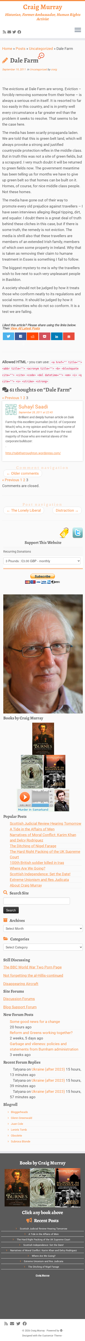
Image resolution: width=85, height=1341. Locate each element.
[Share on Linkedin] (57, 336)
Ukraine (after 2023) (48, 1069)
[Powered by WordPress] (61, 1329)
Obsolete (16, 1135)
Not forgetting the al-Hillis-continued (33, 975)
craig (54, 69)
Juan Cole (17, 1123)
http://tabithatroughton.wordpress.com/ (33, 453)
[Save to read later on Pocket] (45, 336)
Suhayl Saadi (33, 407)
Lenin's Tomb (19, 1129)
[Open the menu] (78, 30)
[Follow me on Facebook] (19, 32)
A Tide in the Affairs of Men (32, 829)
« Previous (10, 398)
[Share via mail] (69, 336)
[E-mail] (9, 32)
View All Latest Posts (25, 328)
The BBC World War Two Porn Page (32, 967)
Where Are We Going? (27, 868)
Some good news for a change (35, 1021)
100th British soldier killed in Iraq (37, 862)
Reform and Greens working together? (41, 1033)
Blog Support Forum (20, 1007)
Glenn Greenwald (21, 1118)
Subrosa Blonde (20, 1141)
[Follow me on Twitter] (14, 32)
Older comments (23, 473)
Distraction (67, 510)
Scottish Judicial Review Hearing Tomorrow (45, 823)
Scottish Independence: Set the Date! (40, 874)
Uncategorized (41, 48)
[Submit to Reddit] (32, 336)
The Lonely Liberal (24, 510)
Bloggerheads (19, 1112)
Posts (21, 48)
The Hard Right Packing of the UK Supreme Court (43, 1239)
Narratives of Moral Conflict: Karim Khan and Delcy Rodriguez (43, 1250)
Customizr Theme (52, 1335)
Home (7, 48)
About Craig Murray (26, 885)
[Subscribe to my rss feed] (5, 32)
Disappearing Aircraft (20, 984)
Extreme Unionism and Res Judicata (39, 879)
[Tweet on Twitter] (8, 336)
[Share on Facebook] (20, 336)
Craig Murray (42, 6)
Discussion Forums (19, 999)
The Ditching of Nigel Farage (33, 846)
